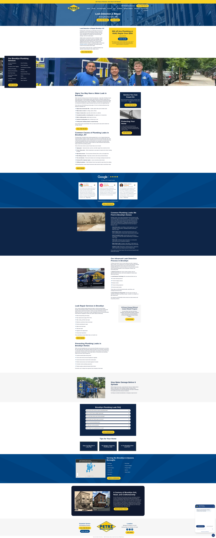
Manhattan (109, 474)
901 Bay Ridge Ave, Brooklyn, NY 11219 (130, 527)
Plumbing (119, 8)
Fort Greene (109, 472)
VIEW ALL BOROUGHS (113, 478)
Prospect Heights (128, 465)
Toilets (22, 76)
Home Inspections (24, 65)
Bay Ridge (109, 463)
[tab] (108, 410)
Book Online (115, 20)
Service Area (144, 8)
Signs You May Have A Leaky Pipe (89, 446)
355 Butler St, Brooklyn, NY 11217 (130, 525)
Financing (137, 8)
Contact (146, 10)
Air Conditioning (101, 8)
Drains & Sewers (128, 8)
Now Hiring (130, 532)
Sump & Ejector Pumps (25, 73)
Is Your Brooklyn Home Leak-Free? (127, 446)
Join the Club (127, 132)
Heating (109, 8)
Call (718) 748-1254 (142, 5)
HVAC (114, 8)
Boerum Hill (109, 465)
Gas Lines (10, 80)
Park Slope (127, 463)
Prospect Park (127, 467)
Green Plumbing (24, 63)
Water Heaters (23, 78)
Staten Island (127, 472)
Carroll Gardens (110, 467)
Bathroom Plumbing (12, 68)
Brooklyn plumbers (83, 44)
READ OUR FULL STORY (121, 509)
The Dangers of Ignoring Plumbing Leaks (108, 446)
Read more (88, 197)
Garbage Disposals (12, 78)
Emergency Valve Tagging (13, 66)
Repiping (22, 69)
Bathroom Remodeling (12, 70)
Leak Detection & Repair (25, 67)
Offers (94, 8)
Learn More (129, 319)
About (88, 8)
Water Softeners (24, 80)
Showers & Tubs (24, 71)
